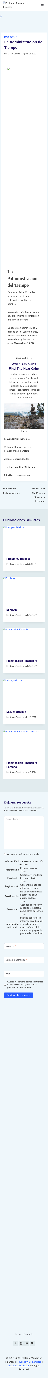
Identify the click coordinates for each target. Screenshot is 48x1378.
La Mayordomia (11, 491)
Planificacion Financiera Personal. (38, 495)
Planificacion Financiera (21, 660)
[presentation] (24, 540)
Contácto (28, 1334)
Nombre (10, 946)
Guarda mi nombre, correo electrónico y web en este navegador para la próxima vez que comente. (25, 984)
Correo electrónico (16, 960)
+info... (23, 871)
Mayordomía (10, 37)
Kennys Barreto (13, 54)
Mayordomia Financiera (28, 1362)
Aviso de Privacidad (18, 1365)
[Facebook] (15, 1343)
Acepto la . (24, 854)
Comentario (12, 819)
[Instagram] (21, 1343)
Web (8, 974)
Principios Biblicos (18, 558)
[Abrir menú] (42, 5)
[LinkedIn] (32, 1343)
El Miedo (11, 609)
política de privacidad (29, 854)
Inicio (18, 1334)
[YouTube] (26, 1343)
